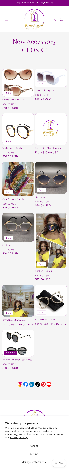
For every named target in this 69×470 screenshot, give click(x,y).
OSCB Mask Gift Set (44, 271)
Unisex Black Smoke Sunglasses (17, 359)
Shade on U (40, 197)
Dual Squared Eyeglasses (14, 148)
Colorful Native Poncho (13, 199)
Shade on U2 (8, 245)
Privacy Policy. (19, 437)
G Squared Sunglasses (45, 90)
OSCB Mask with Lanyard (14, 320)
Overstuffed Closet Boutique (48, 148)
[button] (6, 19)
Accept (34, 445)
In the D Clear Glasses (45, 319)
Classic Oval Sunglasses (13, 100)
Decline (33, 454)
